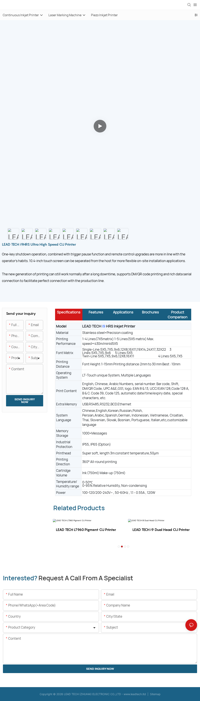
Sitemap (155, 694)
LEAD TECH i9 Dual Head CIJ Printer (161, 530)
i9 (103, 326)
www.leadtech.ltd (135, 694)
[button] (119, 546)
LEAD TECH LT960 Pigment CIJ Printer (86, 530)
